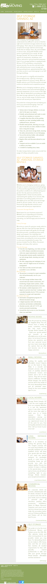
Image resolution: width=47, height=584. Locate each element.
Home (2, 11)
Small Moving (42, 393)
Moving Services (18, 11)
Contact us (43, 11)
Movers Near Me (8, 565)
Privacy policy (4, 566)
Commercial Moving (41, 520)
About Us (36, 11)
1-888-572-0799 (41, 7)
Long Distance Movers (40, 480)
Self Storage (43, 560)
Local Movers (42, 432)
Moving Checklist (28, 11)
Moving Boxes (8, 11)
